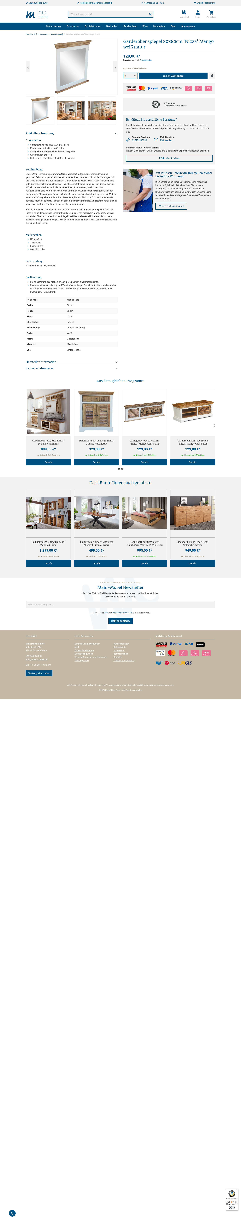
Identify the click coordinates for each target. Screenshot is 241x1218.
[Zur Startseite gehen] (37, 14)
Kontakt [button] (31, 636)
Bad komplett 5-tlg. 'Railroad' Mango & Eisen (48, 543)
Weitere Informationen (171, 206)
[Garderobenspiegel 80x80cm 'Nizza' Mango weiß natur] (72, 67)
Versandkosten (146, 60)
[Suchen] (151, 14)
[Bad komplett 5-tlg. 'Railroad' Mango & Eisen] (48, 512)
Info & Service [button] (84, 636)
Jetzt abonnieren (120, 620)
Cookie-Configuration (124, 660)
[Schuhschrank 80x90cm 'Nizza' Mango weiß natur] (96, 411)
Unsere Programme (206, 3)
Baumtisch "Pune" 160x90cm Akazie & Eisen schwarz (96, 543)
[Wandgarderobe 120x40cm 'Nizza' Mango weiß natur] (144, 411)
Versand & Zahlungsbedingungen (90, 657)
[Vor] (215, 425)
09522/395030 (139, 140)
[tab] (40, 110)
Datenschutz (120, 647)
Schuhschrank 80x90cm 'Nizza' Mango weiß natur (96, 442)
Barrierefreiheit (121, 653)
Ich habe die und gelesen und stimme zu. (122, 613)
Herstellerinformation (41, 362)
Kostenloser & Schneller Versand (96, 3)
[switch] (232, 1207)
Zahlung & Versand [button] (169, 636)
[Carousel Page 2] (122, 469)
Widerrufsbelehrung (84, 650)
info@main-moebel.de (36, 659)
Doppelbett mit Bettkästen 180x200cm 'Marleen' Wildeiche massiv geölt (144, 543)
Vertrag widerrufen (39, 673)
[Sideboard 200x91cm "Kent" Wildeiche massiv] (192, 512)
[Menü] (236, 1190)
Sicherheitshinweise (40, 368)
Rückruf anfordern (169, 158)
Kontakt (117, 657)
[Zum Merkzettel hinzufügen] (212, 76)
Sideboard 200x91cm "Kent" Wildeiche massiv (193, 543)
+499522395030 (34, 656)
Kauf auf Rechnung (38, 3)
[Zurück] (26, 425)
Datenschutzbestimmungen (121, 613)
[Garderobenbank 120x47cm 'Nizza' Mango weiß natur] (192, 411)
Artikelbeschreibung (40, 133)
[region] (71, 82)
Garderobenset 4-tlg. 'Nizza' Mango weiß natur (48, 442)
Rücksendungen (121, 643)
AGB (106, 613)
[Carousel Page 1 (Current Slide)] (119, 469)
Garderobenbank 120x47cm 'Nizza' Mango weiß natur (193, 442)
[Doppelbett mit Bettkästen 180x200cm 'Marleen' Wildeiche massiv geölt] (144, 512)
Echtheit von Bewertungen (87, 643)
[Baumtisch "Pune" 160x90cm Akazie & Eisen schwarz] (96, 512)
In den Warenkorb (173, 75)
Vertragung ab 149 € (154, 3)
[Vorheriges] (28, 67)
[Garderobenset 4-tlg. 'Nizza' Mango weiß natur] (48, 411)
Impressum (119, 650)
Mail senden (166, 140)
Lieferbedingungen (83, 653)
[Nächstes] (115, 67)
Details (48, 462)
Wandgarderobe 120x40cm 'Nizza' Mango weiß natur (144, 442)
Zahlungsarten (81, 660)
